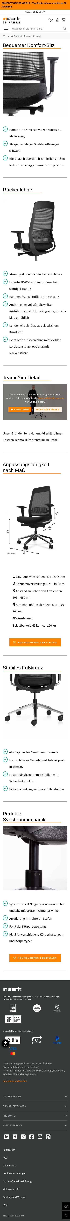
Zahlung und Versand (14, 1197)
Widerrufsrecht (11, 1189)
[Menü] (6, 28)
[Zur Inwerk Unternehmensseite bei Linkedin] (7, 1138)
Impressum (9, 1149)
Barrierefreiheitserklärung (17, 1181)
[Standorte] (66, 1215)
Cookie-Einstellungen (14, 1173)
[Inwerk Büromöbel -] (7, 36)
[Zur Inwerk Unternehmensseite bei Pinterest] (48, 1138)
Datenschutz (9, 1165)
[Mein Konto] (57, 20)
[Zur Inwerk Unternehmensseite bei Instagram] (23, 1138)
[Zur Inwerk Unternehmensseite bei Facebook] (32, 1138)
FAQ (5, 1204)
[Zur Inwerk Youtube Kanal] (40, 1138)
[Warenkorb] (64, 20)
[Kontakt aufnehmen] (51, 20)
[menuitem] (5, 28)
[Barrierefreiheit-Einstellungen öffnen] (5, 1043)
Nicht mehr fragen (47, 409)
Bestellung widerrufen (15, 1081)
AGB (5, 1157)
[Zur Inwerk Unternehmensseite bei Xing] (15, 1138)
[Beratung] (66, 1206)
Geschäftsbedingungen (51, 398)
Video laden (21, 409)
